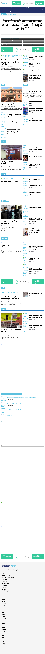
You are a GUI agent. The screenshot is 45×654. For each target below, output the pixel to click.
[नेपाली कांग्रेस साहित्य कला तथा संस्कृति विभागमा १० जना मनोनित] (25, 149)
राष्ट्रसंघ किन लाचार (6, 246)
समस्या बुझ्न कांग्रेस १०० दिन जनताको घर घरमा (11, 163)
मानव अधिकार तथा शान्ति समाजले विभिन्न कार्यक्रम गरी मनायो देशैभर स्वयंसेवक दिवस (36, 248)
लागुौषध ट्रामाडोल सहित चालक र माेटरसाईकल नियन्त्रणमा (35, 208)
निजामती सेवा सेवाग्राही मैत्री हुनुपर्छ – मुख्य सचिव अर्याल (14, 115)
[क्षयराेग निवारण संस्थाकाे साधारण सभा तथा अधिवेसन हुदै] (11, 320)
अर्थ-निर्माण (16, 8)
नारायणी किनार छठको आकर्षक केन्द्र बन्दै (35, 259)
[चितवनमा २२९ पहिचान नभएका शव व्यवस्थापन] (25, 65)
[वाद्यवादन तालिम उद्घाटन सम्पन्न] (11, 178)
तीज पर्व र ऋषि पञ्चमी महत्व (12, 122)
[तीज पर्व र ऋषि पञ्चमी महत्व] (3, 123)
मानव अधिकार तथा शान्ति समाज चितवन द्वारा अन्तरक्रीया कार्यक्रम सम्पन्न (35, 120)
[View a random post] (42, 9)
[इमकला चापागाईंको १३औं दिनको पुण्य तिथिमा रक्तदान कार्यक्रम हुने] (25, 317)
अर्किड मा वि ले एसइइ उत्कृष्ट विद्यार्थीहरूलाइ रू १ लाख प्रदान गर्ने (10, 298)
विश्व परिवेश (20, 11)
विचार (6, 11)
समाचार (6, 8)
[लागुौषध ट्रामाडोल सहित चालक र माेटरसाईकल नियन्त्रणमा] (25, 209)
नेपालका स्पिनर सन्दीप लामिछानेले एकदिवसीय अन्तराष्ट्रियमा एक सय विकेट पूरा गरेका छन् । (36, 110)
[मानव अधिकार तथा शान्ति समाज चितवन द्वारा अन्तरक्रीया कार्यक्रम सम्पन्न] (25, 121)
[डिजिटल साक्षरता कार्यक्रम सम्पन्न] (25, 294)
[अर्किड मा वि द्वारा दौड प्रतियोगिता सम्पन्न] (25, 103)
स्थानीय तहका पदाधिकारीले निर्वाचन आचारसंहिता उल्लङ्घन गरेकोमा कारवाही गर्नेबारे (35, 269)
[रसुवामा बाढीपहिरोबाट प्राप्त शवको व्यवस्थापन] (25, 58)
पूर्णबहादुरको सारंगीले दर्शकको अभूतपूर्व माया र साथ (35, 193)
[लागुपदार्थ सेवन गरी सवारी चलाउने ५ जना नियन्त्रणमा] (11, 212)
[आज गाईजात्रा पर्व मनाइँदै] (25, 71)
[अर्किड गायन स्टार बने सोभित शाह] (25, 186)
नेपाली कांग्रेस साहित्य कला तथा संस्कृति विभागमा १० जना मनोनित (35, 148)
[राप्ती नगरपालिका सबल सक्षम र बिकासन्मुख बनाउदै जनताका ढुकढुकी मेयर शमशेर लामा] (3, 132)
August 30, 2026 (10, 399)
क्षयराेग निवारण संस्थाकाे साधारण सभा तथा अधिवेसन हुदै (11, 331)
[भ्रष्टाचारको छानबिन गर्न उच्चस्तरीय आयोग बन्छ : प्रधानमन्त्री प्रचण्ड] (25, 158)
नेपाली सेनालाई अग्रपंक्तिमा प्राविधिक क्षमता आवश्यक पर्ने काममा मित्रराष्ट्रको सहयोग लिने (22, 25)
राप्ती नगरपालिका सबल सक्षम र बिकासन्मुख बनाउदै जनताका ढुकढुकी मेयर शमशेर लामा (13, 131)
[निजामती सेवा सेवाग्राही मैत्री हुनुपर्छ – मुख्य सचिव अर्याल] (3, 116)
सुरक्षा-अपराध (22, 8)
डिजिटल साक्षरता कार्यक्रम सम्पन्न (35, 293)
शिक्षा (32, 8)
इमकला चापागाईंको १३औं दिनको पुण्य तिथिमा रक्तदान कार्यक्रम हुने (35, 316)
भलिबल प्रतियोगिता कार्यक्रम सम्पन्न (32, 91)
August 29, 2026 (10, 405)
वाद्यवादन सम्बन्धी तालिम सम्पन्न (35, 179)
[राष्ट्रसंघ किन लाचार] (11, 243)
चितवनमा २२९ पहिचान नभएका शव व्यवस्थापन (36, 64)
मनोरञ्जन (10, 11)
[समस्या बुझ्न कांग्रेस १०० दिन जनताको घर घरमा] (11, 152)
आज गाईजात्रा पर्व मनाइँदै (12, 14)
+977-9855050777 (9, 572)
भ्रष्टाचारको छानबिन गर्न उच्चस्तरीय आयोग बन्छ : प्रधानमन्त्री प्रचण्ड (35, 157)
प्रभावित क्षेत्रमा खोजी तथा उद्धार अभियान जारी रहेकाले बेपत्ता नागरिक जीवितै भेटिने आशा (35, 77)
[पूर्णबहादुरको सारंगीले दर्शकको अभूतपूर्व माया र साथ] (25, 194)
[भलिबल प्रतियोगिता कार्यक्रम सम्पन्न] (33, 88)
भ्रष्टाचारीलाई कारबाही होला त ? (9, 104)
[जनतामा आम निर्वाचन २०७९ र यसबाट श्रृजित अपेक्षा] (25, 166)
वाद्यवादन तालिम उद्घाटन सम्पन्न (9, 181)
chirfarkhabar (11, 66)
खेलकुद (14, 11)
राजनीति (10, 8)
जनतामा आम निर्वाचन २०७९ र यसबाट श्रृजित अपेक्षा (35, 165)
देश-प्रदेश (27, 8)
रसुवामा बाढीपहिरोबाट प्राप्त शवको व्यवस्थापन (36, 57)
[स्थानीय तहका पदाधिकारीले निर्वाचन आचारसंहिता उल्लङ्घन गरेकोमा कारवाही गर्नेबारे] (25, 271)
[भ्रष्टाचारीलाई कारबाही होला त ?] (11, 94)
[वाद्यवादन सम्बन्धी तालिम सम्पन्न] (25, 180)
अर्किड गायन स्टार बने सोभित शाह (35, 185)
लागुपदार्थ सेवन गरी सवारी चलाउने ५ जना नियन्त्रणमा (11, 222)
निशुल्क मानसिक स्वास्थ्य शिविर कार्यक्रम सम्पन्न (35, 326)
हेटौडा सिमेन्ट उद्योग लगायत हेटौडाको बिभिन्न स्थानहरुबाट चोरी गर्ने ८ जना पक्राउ (35, 219)
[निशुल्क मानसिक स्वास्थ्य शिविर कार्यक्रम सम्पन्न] (25, 327)
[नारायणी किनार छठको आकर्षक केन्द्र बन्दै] (25, 260)
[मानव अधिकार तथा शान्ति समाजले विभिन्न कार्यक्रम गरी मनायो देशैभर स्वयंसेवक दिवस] (25, 249)
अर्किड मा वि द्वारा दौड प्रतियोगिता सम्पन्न (35, 102)
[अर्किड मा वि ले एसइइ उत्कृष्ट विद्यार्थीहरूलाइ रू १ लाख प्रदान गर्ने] (11, 293)
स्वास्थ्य (36, 8)
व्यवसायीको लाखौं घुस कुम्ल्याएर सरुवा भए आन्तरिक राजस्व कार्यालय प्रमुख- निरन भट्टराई (35, 230)
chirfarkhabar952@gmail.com (8, 574)
